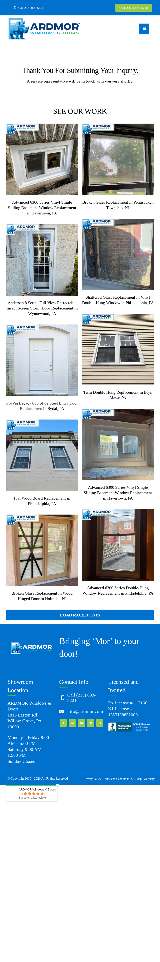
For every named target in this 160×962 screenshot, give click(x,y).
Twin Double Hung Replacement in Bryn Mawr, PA (111, 349)
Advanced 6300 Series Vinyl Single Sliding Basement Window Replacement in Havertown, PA (35, 159)
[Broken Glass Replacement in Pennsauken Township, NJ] (118, 159)
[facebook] (63, 723)
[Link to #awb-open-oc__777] (144, 29)
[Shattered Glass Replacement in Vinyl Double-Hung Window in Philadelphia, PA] (118, 254)
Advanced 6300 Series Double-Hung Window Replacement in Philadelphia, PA (111, 545)
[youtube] (81, 723)
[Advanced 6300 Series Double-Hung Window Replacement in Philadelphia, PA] (118, 545)
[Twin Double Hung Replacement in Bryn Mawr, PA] (118, 349)
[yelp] (99, 723)
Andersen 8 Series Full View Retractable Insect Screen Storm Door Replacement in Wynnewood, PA (35, 259)
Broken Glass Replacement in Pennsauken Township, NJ (111, 159)
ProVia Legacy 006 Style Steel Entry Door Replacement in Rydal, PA (35, 360)
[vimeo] (90, 723)
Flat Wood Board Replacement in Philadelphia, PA (35, 455)
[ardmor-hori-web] (44, 19)
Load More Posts (80, 615)
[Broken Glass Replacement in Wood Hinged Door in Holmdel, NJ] (42, 550)
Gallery (48, 159)
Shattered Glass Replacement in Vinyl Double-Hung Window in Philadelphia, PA (111, 254)
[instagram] (72, 723)
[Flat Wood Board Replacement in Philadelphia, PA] (42, 455)
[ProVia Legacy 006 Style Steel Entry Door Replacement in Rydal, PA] (42, 360)
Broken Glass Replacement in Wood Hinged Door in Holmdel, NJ (35, 550)
